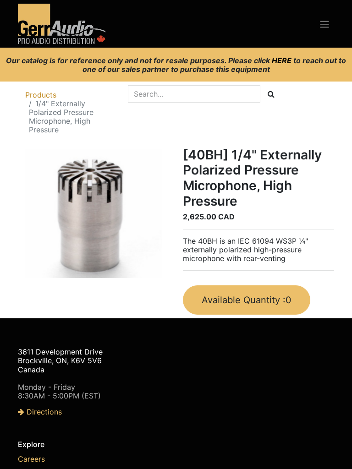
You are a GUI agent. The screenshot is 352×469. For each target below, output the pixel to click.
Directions (43, 411)
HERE (282, 60)
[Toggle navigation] (324, 24)
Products (40, 94)
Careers (31, 459)
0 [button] (247, 299)
